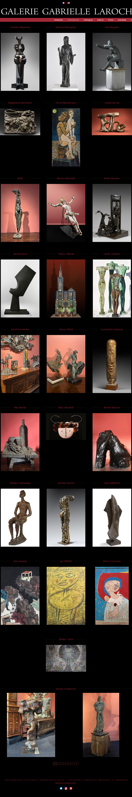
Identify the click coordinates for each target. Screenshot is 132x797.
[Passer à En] (69, 3)
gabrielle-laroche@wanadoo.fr (66, 783)
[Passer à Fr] (63, 3)
